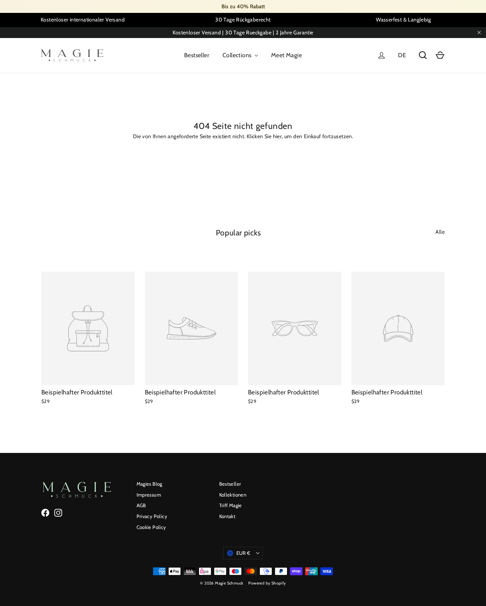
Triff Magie (230, 505)
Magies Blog (149, 484)
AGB (141, 505)
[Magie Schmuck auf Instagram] (58, 513)
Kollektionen (233, 495)
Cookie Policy (151, 527)
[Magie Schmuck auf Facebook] (45, 513)
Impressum (149, 495)
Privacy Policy (152, 516)
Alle (440, 232)
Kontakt (227, 516)
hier (277, 136)
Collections (238, 55)
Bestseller (196, 55)
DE (402, 55)
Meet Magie (286, 55)
